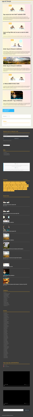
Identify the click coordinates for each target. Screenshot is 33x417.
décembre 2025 (6, 314)
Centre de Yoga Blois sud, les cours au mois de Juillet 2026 (15, 32)
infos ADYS (5, 299)
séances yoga (15, 189)
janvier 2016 (5, 352)
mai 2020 (5, 332)
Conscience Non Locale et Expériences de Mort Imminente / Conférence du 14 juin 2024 (15, 284)
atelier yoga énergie (18, 183)
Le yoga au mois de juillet (14, 186)
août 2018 (5, 338)
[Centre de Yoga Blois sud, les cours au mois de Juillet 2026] (17, 27)
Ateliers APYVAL (6, 296)
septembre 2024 (6, 317)
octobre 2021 (5, 326)
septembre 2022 (6, 323)
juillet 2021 (5, 328)
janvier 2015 (5, 357)
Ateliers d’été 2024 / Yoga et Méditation (12, 100)
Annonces (10, 5)
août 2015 (5, 354)
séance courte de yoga (10, 189)
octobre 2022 (5, 322)
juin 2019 (5, 334)
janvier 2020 (5, 333)
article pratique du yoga (7, 293)
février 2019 (5, 336)
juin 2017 (5, 345)
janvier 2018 (5, 342)
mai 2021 (5, 329)
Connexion (5, 152)
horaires (4, 186)
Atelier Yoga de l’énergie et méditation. (12, 49)
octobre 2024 (5, 316)
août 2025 (5, 315)
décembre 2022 (6, 321)
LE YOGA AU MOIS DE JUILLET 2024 (11, 83)
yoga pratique (5, 190)
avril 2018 (5, 340)
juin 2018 (5, 339)
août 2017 (5, 344)
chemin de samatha (24, 183)
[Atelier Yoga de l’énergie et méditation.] (17, 43)
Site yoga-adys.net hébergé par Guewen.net (7, 415)
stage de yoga (5, 189)
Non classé (5, 301)
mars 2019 (5, 335)
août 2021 (5, 327)
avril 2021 (5, 330)
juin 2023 (5, 320)
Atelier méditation (6, 295)
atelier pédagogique (22, 182)
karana (10, 186)
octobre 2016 (5, 348)
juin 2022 (5, 324)
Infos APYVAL (6, 300)
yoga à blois (8, 190)
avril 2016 (5, 350)
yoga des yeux (6, 305)
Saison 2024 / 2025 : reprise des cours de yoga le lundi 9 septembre (12, 257)
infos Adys (7, 186)
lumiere (19, 186)
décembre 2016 (6, 346)
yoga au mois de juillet (6, 304)
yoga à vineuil (12, 190)
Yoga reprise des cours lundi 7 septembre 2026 (14, 14)
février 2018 (5, 341)
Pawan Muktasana (26, 186)
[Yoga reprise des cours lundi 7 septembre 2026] (17, 9)
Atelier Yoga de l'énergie (6, 183)
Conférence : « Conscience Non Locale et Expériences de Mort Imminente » (13, 248)
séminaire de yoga (20, 189)
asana (4, 182)
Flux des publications (6, 153)
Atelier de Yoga (13, 182)
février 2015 (5, 356)
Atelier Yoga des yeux (13, 183)
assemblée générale (7, 182)
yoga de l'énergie (25, 189)
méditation (21, 186)
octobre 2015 (5, 353)
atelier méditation (17, 182)
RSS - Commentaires (6, 366)
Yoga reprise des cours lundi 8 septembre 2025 (9, 231)
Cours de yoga (6, 298)
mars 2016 (5, 351)
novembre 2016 (6, 347)
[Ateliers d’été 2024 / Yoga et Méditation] (17, 95)
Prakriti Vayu (9, 15)
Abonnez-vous (16, 138)
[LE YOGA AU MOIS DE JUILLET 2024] (17, 78)
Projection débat (6, 302)
